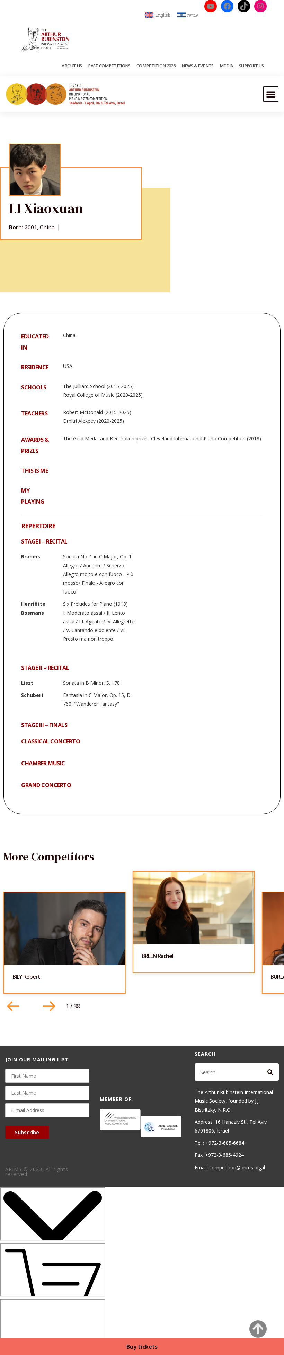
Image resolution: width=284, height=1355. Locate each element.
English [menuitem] (162, 15)
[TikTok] (244, 6)
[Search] (270, 1072)
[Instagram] (260, 6)
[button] (270, 94)
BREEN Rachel (157, 956)
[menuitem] (158, 15)
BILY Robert (26, 977)
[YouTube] (210, 6)
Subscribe (27, 1132)
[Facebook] (227, 6)
